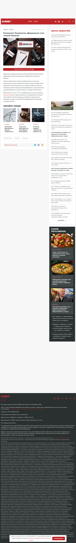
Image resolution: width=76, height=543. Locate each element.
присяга (17, 138)
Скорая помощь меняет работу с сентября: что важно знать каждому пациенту (63, 336)
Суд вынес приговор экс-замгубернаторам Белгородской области (25, 130)
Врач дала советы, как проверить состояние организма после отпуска (60, 141)
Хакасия (25, 138)
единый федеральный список (61, 438)
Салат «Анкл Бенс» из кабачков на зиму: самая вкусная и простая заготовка (61, 254)
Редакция (4, 399)
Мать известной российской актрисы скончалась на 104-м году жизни (61, 49)
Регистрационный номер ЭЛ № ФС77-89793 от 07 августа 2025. (26, 409)
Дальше (61, 220)
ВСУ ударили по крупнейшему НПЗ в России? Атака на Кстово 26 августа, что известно (63, 318)
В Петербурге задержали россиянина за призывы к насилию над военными (61, 114)
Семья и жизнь (56, 249)
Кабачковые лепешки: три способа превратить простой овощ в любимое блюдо (61, 282)
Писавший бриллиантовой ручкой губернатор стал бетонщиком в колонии (10, 131)
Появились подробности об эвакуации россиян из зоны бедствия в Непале (62, 188)
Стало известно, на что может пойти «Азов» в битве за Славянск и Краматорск (61, 200)
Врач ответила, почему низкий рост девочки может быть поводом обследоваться (61, 42)
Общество (22, 124)
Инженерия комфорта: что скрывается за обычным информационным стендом (61, 134)
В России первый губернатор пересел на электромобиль (38, 130)
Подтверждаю (58, 538)
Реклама (3, 400)
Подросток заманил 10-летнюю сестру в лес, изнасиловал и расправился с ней (62, 175)
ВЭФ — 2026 (33, 21)
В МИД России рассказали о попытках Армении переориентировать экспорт (61, 215)
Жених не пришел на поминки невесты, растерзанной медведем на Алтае (61, 127)
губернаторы (8, 138)
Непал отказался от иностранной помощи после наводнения (59, 208)
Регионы (7, 124)
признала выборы (8, 95)
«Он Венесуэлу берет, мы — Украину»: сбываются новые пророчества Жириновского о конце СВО (62, 310)
